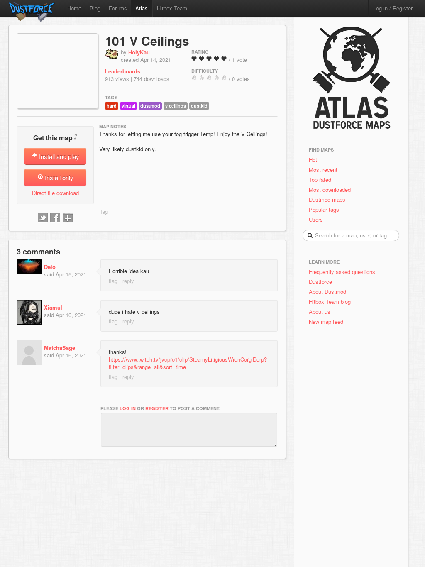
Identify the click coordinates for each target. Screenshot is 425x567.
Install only (58, 177)
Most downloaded (330, 189)
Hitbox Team (172, 8)
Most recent (323, 170)
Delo (50, 267)
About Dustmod (327, 292)
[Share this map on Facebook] (55, 218)
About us (319, 311)
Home (74, 8)
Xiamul (53, 307)
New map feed (328, 321)
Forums (118, 8)
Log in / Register (393, 8)
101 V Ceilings (147, 40)
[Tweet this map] (42, 218)
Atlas (141, 8)
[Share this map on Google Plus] (67, 218)
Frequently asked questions (342, 272)
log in (128, 408)
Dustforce (320, 282)
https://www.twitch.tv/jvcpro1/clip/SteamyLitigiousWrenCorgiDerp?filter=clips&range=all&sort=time (188, 363)
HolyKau (139, 52)
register (157, 408)
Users (316, 219)
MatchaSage (59, 348)
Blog (95, 8)
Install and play (58, 156)
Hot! (314, 160)
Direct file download (55, 193)
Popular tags (324, 209)
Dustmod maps (327, 199)
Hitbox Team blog (330, 301)
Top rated (320, 179)
